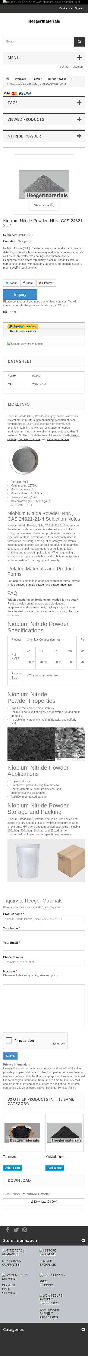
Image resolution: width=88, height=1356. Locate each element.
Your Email (11, 942)
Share (29, 282)
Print (13, 311)
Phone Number (13, 957)
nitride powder (15, 584)
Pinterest (47, 282)
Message (10, 971)
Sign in (79, 8)
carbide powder (35, 584)
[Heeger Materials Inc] (44, 21)
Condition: (10, 241)
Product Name (13, 914)
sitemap (78, 66)
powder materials (61, 584)
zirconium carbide (29, 439)
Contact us (65, 8)
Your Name (11, 928)
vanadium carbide (58, 439)
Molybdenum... (55, 1156)
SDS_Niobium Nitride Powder (26, 1194)
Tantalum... (10, 1156)
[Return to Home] (8, 79)
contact (64, 66)
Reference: (10, 235)
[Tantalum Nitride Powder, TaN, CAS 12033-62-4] (22, 1133)
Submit (10, 1055)
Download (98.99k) (45, 1201)
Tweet (13, 282)
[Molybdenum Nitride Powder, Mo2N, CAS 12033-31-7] (64, 1133)
